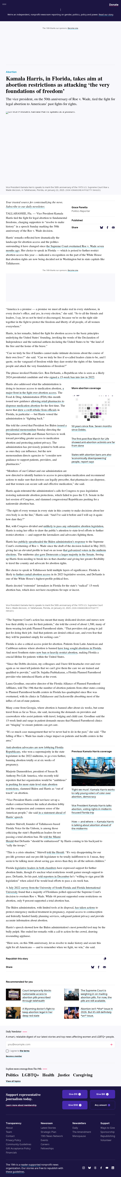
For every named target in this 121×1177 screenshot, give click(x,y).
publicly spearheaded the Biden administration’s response (51, 541)
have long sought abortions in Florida (79, 648)
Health (48, 1075)
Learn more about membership (21, 1105)
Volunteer (106, 1140)
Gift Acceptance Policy (18, 1148)
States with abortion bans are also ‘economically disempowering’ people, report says (91, 458)
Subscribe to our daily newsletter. (25, 206)
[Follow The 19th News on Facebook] (101, 1168)
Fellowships (47, 1148)
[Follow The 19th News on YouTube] (107, 1168)
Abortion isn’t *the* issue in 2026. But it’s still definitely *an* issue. (97, 1012)
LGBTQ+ (30, 1075)
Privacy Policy (13, 1140)
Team (9, 1132)
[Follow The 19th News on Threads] (96, 1168)
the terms (24, 1051)
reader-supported (31, 1164)
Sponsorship (107, 1132)
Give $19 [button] (73, 1094)
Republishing (107, 1136)
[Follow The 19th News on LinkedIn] (113, 1168)
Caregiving (83, 1075)
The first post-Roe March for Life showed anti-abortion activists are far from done (93, 442)
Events (44, 1140)
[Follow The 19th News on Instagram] (84, 1168)
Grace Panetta (80, 207)
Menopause (79, 1136)
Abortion (11, 71)
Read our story (106, 14)
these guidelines (15, 1171)
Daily (75, 1127)
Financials (11, 1152)
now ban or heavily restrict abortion (56, 652)
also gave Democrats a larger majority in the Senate (64, 554)
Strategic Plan (48, 1132)
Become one (73, 28)
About (9, 1127)
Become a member (14, 1056)
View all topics (13, 1081)
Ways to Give (107, 1127)
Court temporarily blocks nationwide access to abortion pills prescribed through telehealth (36, 995)
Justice (64, 1075)
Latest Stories (48, 1127)
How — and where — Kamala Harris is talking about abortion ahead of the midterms (93, 825)
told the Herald (55, 852)
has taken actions (85, 907)
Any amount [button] (101, 1105)
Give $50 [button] (100, 1094)
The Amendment (81, 1132)
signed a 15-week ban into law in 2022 (71, 377)
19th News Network (52, 1136)
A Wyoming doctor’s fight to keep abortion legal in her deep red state (38, 1012)
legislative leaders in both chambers (35, 868)
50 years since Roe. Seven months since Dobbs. (92, 427)
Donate (113, 4)
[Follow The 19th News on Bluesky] (90, 1168)
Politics (12, 1075)
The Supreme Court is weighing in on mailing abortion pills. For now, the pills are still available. (96, 995)
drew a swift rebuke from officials (37, 410)
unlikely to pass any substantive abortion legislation (73, 526)
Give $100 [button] (73, 1105)
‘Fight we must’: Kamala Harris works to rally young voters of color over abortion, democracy (93, 793)
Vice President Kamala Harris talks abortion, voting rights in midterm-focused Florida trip (92, 809)
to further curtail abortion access (31, 574)
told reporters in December (53, 876)
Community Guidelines (18, 1144)
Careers (45, 1144)
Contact (10, 1136)
